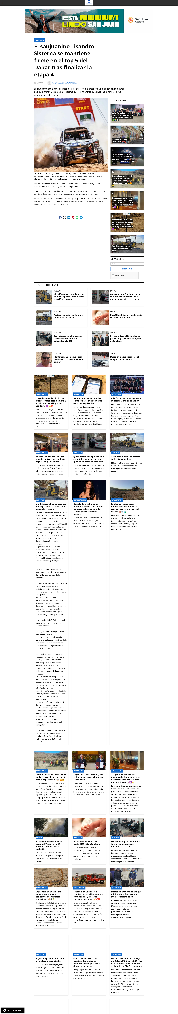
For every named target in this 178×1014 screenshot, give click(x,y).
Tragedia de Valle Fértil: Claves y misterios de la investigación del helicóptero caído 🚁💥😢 (51, 777)
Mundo (39, 837)
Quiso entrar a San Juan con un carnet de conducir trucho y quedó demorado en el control (125, 296)
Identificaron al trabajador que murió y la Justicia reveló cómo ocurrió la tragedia (69, 296)
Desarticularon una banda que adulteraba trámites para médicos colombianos (126, 894)
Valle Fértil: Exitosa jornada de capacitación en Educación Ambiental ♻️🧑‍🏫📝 (122, 116)
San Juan (40, 40)
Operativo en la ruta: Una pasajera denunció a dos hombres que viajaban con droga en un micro (86, 962)
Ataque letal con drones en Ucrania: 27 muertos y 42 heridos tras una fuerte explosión (49, 845)
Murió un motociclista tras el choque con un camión (124, 358)
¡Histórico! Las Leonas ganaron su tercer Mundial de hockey (126, 399)
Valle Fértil (41, 394)
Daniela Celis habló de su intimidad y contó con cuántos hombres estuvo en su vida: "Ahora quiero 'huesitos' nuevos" (88, 509)
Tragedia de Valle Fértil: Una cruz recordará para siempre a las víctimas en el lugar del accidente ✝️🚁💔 (51, 402)
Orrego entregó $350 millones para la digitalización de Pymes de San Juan (125, 338)
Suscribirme (127, 269)
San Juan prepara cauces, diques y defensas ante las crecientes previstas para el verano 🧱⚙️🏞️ (125, 508)
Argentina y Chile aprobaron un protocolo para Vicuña (50, 959)
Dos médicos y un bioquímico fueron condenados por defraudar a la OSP (68, 338)
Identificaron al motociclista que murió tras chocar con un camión (68, 359)
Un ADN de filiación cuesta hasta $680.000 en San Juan (126, 316)
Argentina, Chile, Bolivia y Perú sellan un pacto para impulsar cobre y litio (88, 777)
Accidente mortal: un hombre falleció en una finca (68, 316)
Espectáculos (80, 500)
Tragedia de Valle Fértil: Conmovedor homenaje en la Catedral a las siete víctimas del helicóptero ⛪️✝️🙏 (125, 778)
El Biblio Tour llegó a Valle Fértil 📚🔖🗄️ (121, 140)
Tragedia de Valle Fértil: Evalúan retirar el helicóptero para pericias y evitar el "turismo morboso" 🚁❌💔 (88, 895)
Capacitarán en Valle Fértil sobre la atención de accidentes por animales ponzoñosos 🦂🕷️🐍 (49, 895)
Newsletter (118, 258)
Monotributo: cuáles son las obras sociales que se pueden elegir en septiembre (88, 401)
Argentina (78, 394)
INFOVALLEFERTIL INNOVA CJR (64, 83)
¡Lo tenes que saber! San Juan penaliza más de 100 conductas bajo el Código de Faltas (51, 459)
